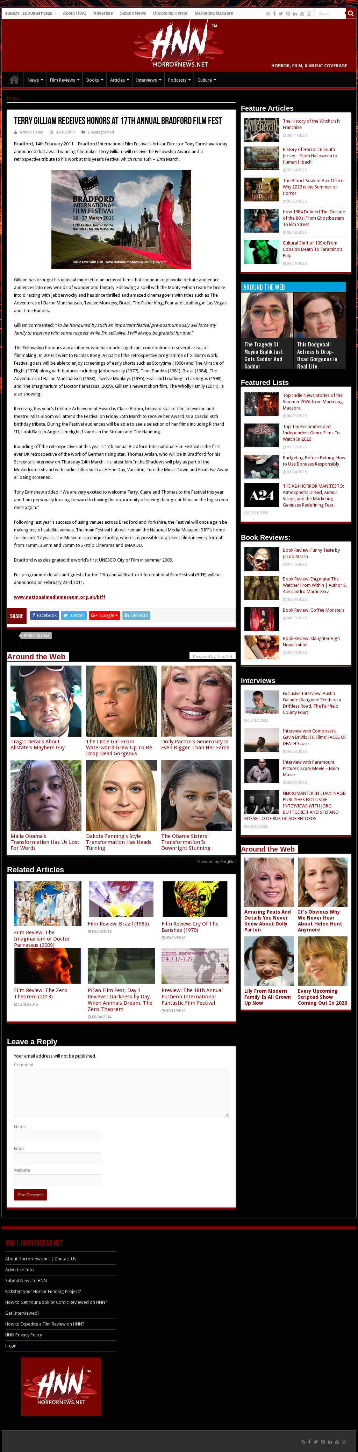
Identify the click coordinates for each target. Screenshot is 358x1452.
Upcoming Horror (170, 13)
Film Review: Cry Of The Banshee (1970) (190, 927)
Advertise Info (19, 1269)
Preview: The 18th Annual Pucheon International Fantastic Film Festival (192, 996)
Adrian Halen (31, 132)
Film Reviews (62, 80)
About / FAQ (74, 13)
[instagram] (309, 13)
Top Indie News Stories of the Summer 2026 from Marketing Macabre (313, 402)
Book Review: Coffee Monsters (313, 610)
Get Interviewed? (22, 1313)
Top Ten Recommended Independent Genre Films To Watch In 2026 (311, 433)
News (33, 80)
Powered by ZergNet (216, 861)
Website (22, 1170)
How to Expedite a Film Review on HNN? (44, 1324)
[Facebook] (274, 13)
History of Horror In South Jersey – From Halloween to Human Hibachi (310, 156)
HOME (14, 79)
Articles (117, 80)
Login (10, 1345)
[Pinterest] (288, 13)
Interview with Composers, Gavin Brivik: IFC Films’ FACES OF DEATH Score (314, 737)
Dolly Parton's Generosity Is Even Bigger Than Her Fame (195, 744)
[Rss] (268, 13)
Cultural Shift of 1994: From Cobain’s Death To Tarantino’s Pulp (312, 249)
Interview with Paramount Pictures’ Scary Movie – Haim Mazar (311, 768)
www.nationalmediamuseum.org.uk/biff (59, 597)
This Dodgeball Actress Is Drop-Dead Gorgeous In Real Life (317, 355)
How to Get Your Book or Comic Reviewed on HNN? (56, 1302)
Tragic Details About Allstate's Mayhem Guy (37, 744)
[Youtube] (302, 13)
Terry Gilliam (36, 636)
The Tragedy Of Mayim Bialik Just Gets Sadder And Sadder (263, 355)
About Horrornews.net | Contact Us (40, 1258)
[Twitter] (281, 13)
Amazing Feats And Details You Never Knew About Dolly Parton (267, 921)
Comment (24, 1064)
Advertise (103, 13)
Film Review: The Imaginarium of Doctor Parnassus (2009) (42, 938)
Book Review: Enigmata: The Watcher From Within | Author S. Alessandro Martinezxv (315, 585)
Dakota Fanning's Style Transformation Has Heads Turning (118, 842)
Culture (205, 80)
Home (13, 98)
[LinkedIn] (295, 13)
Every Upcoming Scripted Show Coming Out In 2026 (322, 997)
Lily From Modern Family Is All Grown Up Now (267, 997)
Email (19, 1148)
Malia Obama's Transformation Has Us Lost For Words (44, 842)
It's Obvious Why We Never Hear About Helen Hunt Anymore (320, 921)
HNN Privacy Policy (23, 1334)
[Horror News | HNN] (179, 44)
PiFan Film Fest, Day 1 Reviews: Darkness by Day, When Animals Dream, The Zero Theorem (120, 999)
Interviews (146, 80)
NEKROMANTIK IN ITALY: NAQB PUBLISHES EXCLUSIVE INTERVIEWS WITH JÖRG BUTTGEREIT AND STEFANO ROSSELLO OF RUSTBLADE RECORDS (295, 806)
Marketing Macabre (214, 13)
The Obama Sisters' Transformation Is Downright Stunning (185, 842)
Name (20, 1126)
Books (92, 80)
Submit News (133, 13)
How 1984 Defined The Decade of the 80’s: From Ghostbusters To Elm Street (314, 218)
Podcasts (177, 80)
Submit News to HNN (26, 1280)
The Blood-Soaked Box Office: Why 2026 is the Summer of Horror (313, 187)
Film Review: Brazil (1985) (118, 924)
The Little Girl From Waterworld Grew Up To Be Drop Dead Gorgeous (119, 747)
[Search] (351, 13)
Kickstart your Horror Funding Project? (43, 1291)
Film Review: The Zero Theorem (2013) (40, 993)
